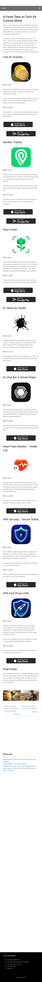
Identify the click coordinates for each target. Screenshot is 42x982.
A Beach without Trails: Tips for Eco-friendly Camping (19, 766)
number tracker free (13, 959)
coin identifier (11, 966)
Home (4, 8)
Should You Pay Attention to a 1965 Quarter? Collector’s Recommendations (29, 710)
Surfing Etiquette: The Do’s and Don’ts (15, 764)
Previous (1, 705)
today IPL (10, 968)
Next (41, 705)
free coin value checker (14, 964)
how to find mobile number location (18, 962)
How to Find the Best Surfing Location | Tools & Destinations (11, 707)
